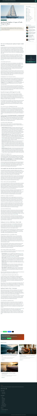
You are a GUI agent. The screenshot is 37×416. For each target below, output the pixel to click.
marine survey (21, 253)
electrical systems (12, 256)
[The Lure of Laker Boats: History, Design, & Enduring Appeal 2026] (9, 352)
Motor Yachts (28, 12)
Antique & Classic (5, 3)
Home (1, 3)
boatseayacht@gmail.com (5, 409)
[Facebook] (1, 388)
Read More (3, 377)
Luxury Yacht (3, 399)
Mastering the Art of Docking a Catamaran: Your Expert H (32, 33)
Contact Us (31, 61)
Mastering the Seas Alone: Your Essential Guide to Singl (32, 27)
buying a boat (20, 308)
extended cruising (8, 109)
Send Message (4, 411)
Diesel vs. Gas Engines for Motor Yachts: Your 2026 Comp (32, 40)
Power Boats (28, 9)
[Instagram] (3, 388)
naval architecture (3, 164)
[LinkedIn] (6, 388)
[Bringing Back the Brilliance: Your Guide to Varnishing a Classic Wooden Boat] (9, 370)
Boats (28, 8)
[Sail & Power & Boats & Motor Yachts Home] (1, 1)
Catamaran (28, 15)
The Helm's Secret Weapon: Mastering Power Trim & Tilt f (32, 30)
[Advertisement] (12, 37)
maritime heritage (15, 214)
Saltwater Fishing (29, 16)
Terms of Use (3, 393)
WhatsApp (5, 331)
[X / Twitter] (4, 388)
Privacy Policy (3, 392)
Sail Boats (3, 402)
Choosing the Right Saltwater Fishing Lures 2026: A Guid (31, 36)
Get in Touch (4, 338)
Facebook (10, 331)
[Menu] (35, 1)
